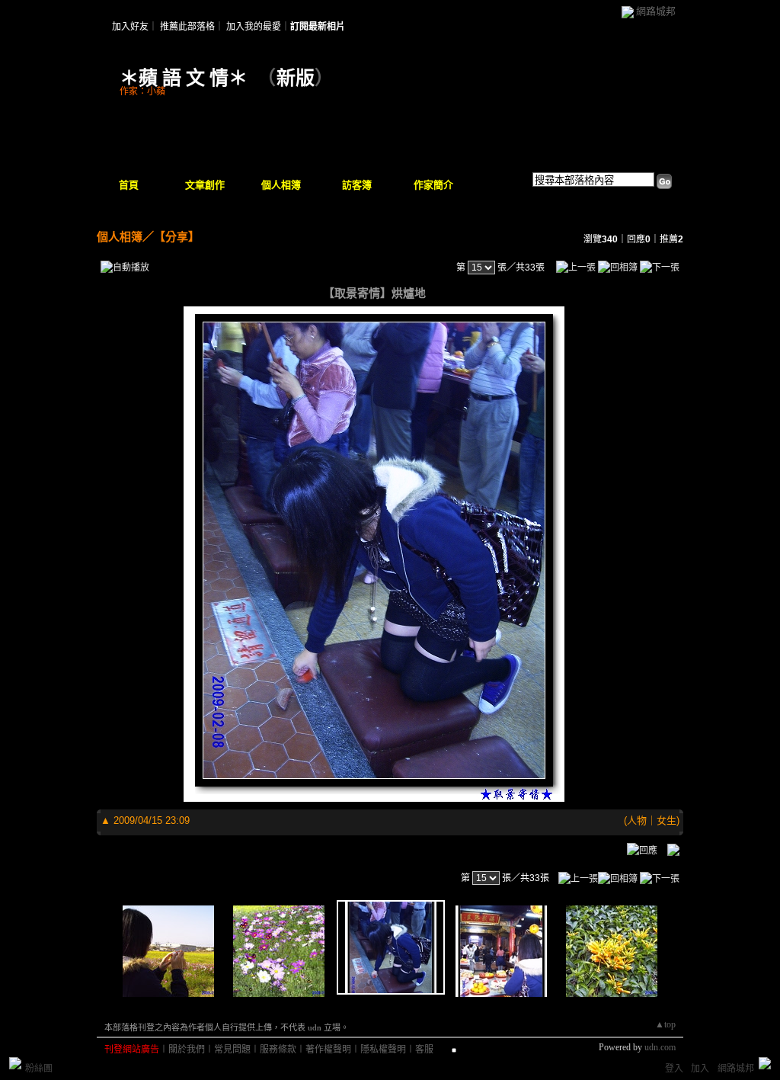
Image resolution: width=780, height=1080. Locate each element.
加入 (700, 1068)
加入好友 (130, 26)
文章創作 (205, 185)
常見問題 (232, 1049)
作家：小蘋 (142, 91)
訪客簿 (357, 185)
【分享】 (177, 236)
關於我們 (186, 1049)
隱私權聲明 (383, 1049)
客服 (424, 1049)
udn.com (660, 1047)
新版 (296, 78)
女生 (666, 820)
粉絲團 (39, 1068)
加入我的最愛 (253, 26)
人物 (637, 820)
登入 (674, 1068)
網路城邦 (656, 11)
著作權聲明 (328, 1049)
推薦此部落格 (187, 26)
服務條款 (278, 1049)
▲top (665, 1024)
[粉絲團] (15, 1063)
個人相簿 (281, 185)
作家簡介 (433, 185)
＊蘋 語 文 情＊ (184, 78)
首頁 (129, 185)
